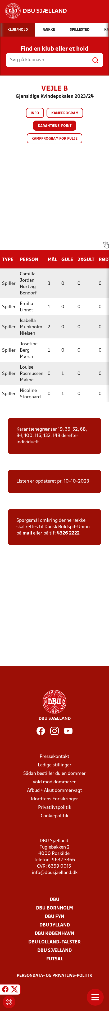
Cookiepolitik (54, 816)
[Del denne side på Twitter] (14, 990)
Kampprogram (64, 113)
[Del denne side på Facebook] (5, 990)
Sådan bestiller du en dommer (54, 773)
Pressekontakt (54, 756)
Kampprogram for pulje (54, 138)
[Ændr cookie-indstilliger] (9, 1002)
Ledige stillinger (54, 765)
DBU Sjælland (54, 950)
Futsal (54, 959)
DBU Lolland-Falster (54, 942)
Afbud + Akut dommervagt (54, 790)
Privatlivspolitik (54, 807)
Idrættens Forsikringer (54, 799)
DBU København (54, 933)
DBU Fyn (54, 917)
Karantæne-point (54, 126)
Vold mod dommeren (54, 782)
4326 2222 (68, 533)
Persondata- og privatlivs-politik (54, 976)
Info (35, 113)
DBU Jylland (54, 925)
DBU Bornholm (54, 908)
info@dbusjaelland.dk (55, 873)
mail (27, 533)
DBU (54, 900)
